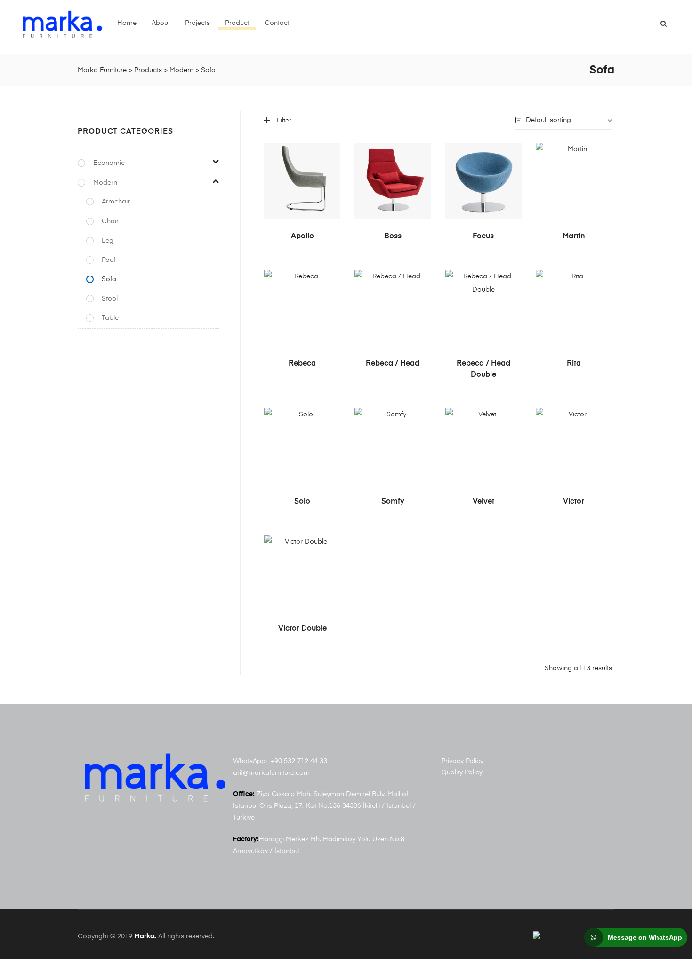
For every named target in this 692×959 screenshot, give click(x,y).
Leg (107, 240)
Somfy (392, 501)
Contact (277, 23)
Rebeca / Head (392, 363)
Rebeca (302, 363)
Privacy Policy (462, 761)
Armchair (116, 201)
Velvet (483, 501)
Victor (573, 501)
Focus (483, 236)
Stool (110, 298)
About (161, 23)
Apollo (302, 236)
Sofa (109, 279)
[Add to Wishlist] (328, 154)
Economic (109, 163)
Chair (110, 221)
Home (127, 23)
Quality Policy (462, 772)
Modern (105, 182)
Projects (197, 23)
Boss (393, 236)
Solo (302, 501)
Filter (284, 120)
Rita (574, 363)
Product (237, 23)
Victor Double (302, 629)
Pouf (108, 260)
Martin (574, 236)
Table (110, 318)
